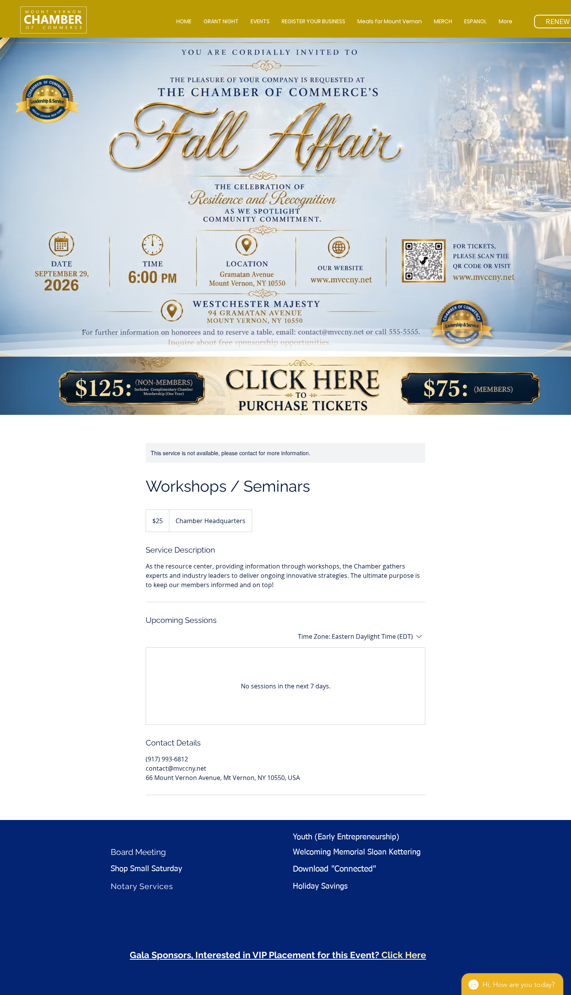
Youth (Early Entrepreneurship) (346, 837)
